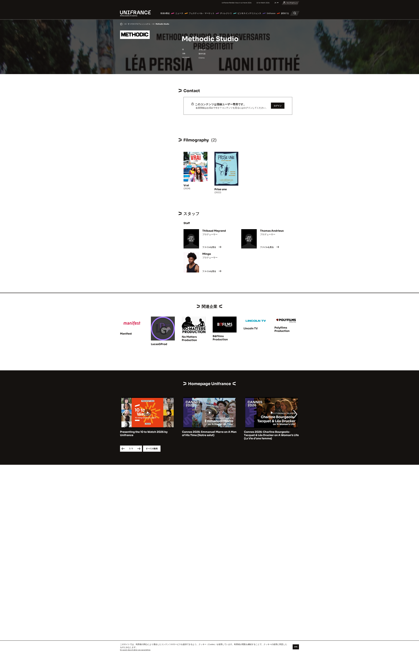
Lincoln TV (251, 328)
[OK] (295, 647)
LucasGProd (159, 344)
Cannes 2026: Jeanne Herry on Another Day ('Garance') (270, 433)
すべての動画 (152, 448)
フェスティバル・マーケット (201, 13)
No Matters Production (189, 338)
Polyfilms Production (282, 329)
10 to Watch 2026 (263, 3)
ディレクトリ (226, 13)
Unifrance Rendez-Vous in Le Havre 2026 (237, 3)
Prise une (220, 189)
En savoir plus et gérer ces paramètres (135, 650)
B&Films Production (220, 338)
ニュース (179, 13)
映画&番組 (165, 13)
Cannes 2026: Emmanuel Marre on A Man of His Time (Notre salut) (147, 433)
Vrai (186, 185)
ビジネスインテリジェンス (249, 13)
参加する (285, 13)
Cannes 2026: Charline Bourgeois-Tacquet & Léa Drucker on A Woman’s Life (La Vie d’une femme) (209, 435)
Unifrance (271, 13)
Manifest (126, 333)
